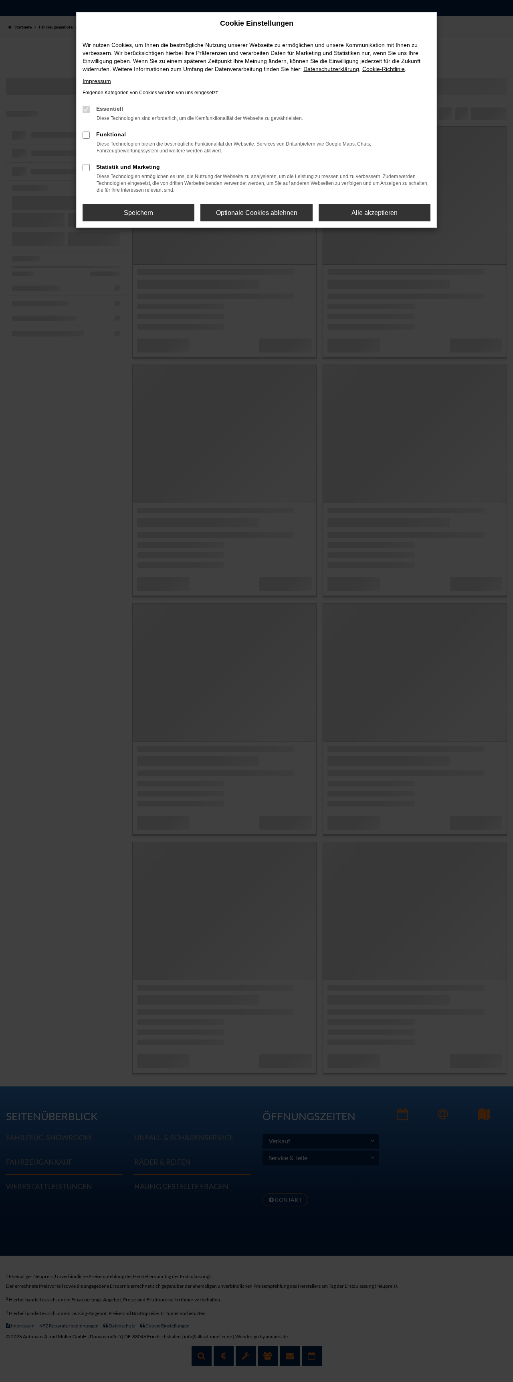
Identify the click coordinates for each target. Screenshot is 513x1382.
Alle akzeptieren (374, 212)
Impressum (97, 81)
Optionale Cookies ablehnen (256, 212)
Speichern (138, 212)
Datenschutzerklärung (331, 69)
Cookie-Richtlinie (383, 69)
